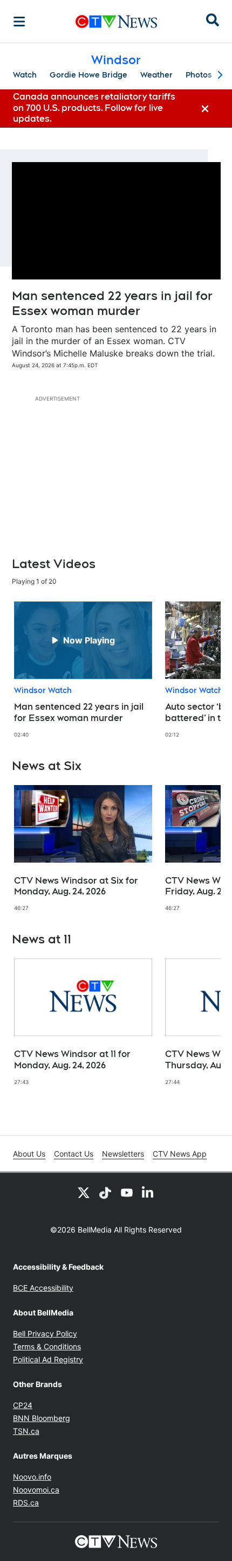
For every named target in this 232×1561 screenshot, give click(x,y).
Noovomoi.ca (36, 1489)
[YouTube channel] (126, 1192)
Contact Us (73, 1153)
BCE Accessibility (43, 1287)
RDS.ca (26, 1502)
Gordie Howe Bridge (88, 75)
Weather (156, 75)
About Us (29, 1153)
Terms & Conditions (47, 1346)
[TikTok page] (105, 1192)
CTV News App (180, 1153)
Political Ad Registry (48, 1359)
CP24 (22, 1405)
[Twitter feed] (83, 1192)
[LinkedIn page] (148, 1192)
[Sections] (19, 21)
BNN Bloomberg (41, 1418)
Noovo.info (32, 1476)
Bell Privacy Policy (45, 1333)
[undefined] (83, 669)
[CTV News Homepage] (116, 21)
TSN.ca (26, 1431)
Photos (199, 75)
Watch (25, 75)
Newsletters (123, 1153)
